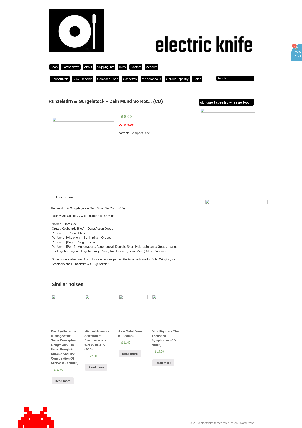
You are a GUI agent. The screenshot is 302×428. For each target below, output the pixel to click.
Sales (197, 79)
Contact (136, 67)
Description (64, 197)
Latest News (70, 67)
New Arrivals (59, 79)
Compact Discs (107, 79)
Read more (62, 381)
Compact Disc (140, 133)
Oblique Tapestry (177, 79)
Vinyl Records (82, 79)
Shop (54, 67)
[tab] (64, 197)
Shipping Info (105, 67)
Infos (122, 67)
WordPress (247, 423)
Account (151, 67)
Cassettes (130, 79)
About (88, 67)
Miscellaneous (151, 79)
